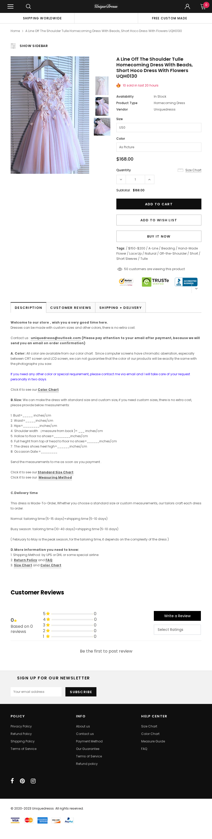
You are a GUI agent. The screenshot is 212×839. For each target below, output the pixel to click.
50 (126, 269)
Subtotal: (123, 190)
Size (119, 119)
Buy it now (159, 236)
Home (15, 31)
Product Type (127, 103)
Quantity (123, 170)
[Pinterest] (22, 781)
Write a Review (177, 615)
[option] (42, 18)
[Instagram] (33, 781)
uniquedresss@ (56, 338)
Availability (125, 96)
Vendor (122, 109)
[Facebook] (12, 781)
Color (120, 138)
